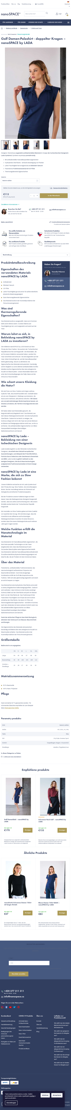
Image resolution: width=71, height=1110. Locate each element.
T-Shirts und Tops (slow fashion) (12, 756)
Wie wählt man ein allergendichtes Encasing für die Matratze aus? (61, 1041)
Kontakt (38, 1021)
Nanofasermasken (24, 1026)
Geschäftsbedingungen (8, 1028)
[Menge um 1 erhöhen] (37, 196)
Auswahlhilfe (40, 4)
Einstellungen (11, 1103)
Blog (19, 4)
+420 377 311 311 (38, 209)
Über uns (13, 4)
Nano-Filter (22, 1033)
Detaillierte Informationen (9, 204)
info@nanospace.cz (59, 210)
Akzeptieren (57, 1095)
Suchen (46, 13)
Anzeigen (28, 830)
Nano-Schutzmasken (25, 1030)
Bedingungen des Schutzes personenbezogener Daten (7, 1035)
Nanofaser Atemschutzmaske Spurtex (24, 1043)
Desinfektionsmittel (25, 1037)
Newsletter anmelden (18, 974)
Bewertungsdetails (23, 34)
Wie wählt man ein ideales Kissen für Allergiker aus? (61, 1064)
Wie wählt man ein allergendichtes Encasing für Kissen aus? (61, 1049)
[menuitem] (8, 22)
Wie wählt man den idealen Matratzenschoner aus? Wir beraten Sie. (62, 1025)
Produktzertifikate (5, 4)
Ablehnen (45, 1095)
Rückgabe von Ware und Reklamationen (8, 1043)
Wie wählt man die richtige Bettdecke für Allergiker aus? (61, 1057)
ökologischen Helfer (12, 708)
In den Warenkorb (54, 195)
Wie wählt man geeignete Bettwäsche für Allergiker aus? (61, 1033)
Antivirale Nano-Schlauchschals (23, 1022)
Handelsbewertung (26, 4)
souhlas (32, 1096)
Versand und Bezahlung (8, 1021)
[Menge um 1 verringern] (30, 196)
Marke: (7, 222)
